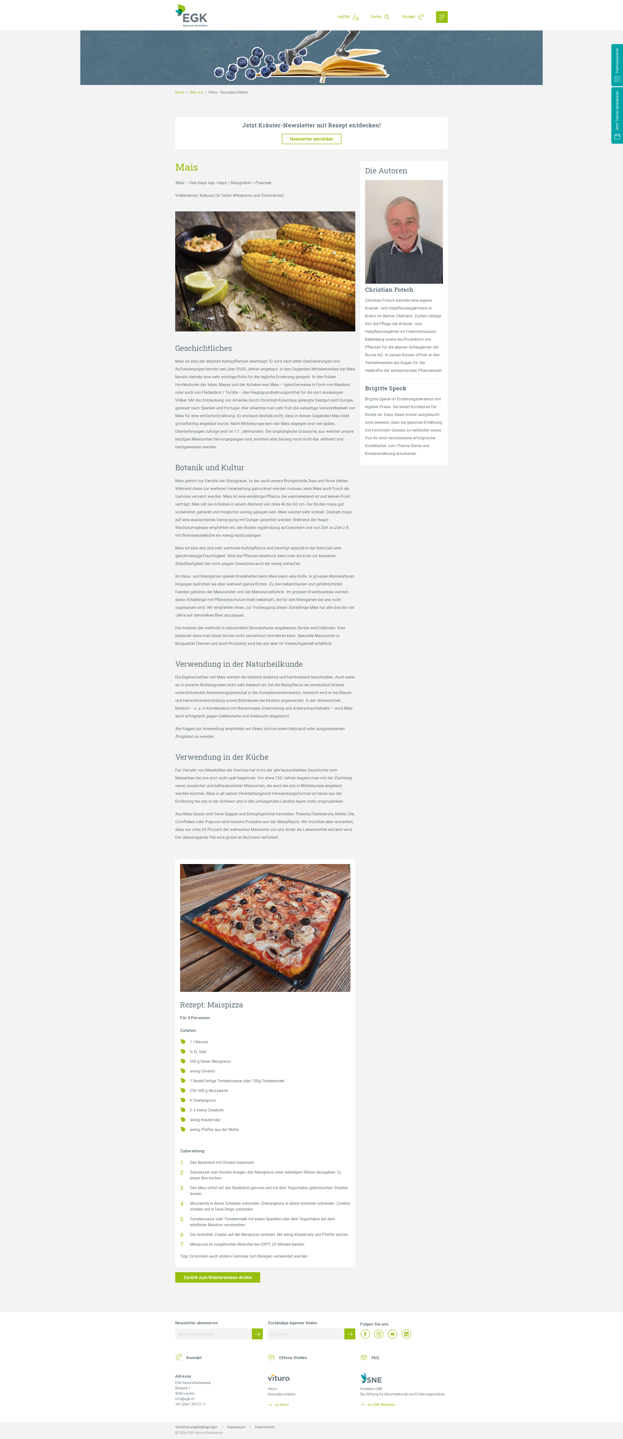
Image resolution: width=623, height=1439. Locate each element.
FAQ (375, 1357)
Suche (376, 16)
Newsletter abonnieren (196, 1323)
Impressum (236, 1427)
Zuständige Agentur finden (292, 1323)
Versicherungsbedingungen (196, 1427)
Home (179, 92)
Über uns (196, 92)
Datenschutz (265, 1427)
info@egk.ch (184, 1399)
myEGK (344, 16)
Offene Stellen (293, 1357)
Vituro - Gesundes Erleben (228, 92)
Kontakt (408, 16)
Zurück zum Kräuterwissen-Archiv (217, 1277)
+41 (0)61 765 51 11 (190, 1404)
